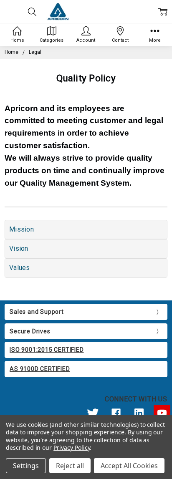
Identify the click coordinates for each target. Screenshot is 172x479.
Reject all (70, 465)
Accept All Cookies (129, 465)
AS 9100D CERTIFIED (40, 369)
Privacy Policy (71, 447)
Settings (26, 465)
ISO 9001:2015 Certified (46, 349)
